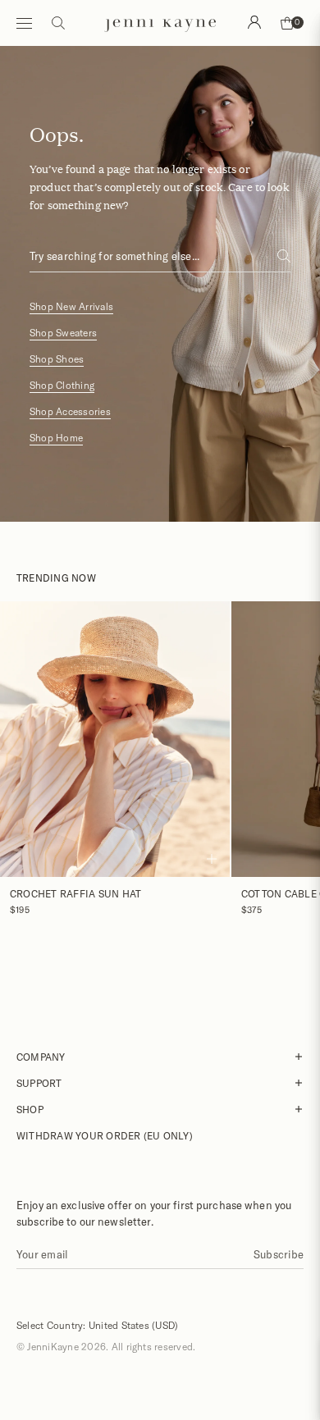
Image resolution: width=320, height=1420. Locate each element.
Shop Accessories (70, 411)
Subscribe (279, 1254)
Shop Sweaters (63, 332)
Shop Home (56, 437)
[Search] (254, 22)
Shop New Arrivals (71, 306)
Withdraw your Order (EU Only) (104, 1135)
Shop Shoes (57, 359)
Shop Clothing (62, 385)
